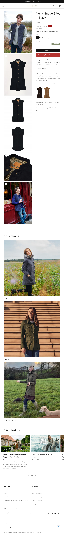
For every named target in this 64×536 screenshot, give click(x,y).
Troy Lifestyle (7, 497)
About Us (6, 490)
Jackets (6, 359)
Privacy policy (32, 532)
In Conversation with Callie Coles (43, 455)
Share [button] (38, 22)
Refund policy (25, 532)
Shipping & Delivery (37, 493)
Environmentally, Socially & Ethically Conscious (16, 500)
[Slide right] (35, 475)
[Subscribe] (30, 513)
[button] (3, 6)
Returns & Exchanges (37, 497)
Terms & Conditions (37, 500)
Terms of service (40, 532)
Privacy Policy (35, 504)
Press (5, 493)
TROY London (9, 532)
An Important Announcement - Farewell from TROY (15, 455)
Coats (5, 298)
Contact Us (35, 490)
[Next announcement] (61, 1)
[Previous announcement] (3, 1)
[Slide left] (28, 475)
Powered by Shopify (17, 532)
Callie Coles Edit (9, 420)
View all (61, 431)
